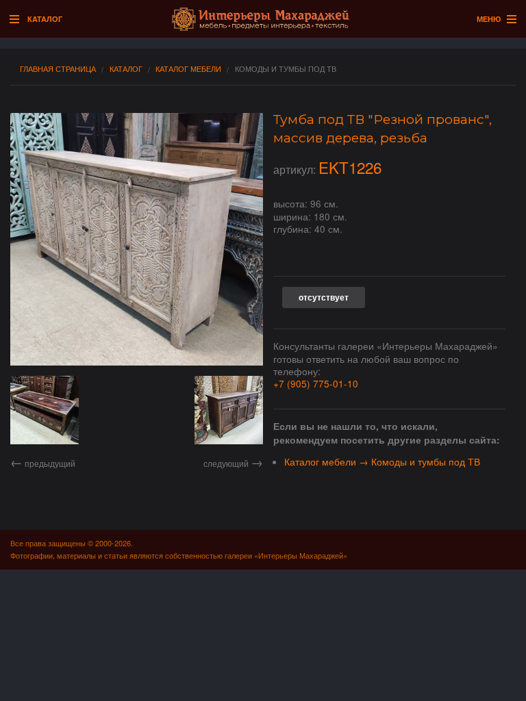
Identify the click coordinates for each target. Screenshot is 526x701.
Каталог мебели (188, 69)
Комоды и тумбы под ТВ (285, 69)
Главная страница (58, 69)
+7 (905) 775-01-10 (315, 383)
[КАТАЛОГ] (17, 19)
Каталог (126, 69)
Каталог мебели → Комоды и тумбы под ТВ (382, 461)
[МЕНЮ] (508, 19)
